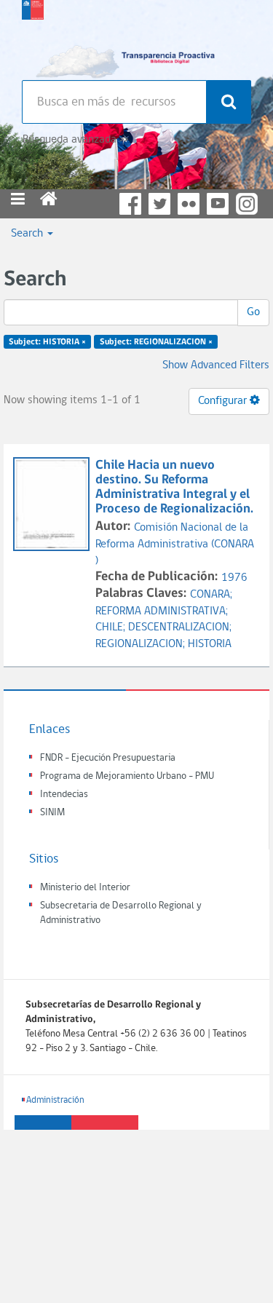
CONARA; (211, 595)
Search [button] (28, 233)
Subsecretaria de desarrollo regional (33, 36)
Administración (55, 1100)
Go (253, 312)
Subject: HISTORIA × (47, 342)
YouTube (218, 204)
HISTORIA (210, 644)
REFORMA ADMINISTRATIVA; (161, 611)
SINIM (52, 812)
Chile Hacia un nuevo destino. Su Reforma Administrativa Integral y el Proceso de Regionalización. (174, 487)
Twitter (159, 204)
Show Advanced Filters (215, 365)
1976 (234, 578)
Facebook (130, 204)
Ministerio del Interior (85, 887)
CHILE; (111, 627)
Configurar (224, 401)
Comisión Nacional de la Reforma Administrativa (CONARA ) (174, 544)
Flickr (188, 204)
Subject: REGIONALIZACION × (156, 342)
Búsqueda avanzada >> (75, 140)
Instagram (247, 204)
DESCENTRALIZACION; (180, 627)
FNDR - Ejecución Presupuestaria (107, 758)
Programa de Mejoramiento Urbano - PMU (127, 776)
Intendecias (64, 794)
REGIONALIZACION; (141, 644)
